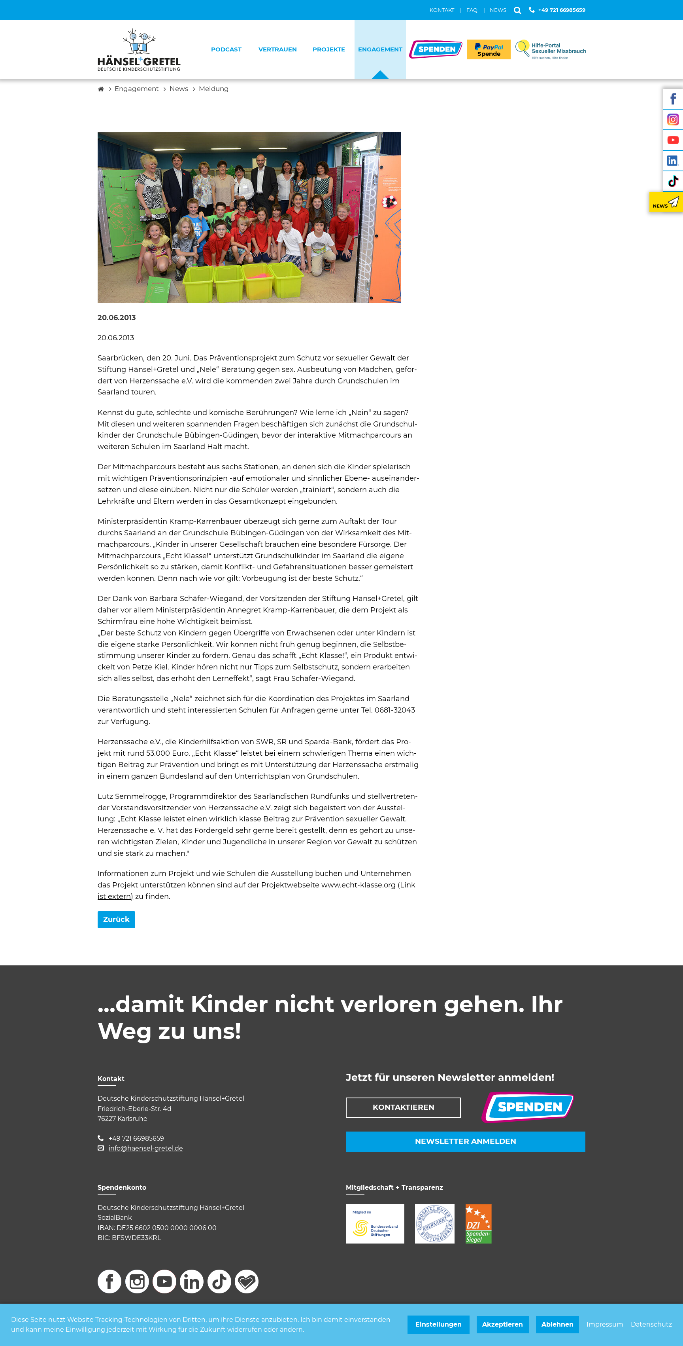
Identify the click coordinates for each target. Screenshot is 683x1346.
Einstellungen (438, 1324)
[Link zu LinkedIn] (673, 161)
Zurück (116, 919)
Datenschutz (651, 1324)
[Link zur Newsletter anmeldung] (666, 202)
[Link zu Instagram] (673, 119)
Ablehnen (557, 1324)
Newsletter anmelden (465, 1141)
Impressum (605, 1324)
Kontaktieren (403, 1107)
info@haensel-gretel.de (146, 1148)
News (179, 89)
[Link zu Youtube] (673, 140)
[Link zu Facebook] (673, 99)
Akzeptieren (502, 1324)
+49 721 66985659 (561, 10)
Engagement (137, 89)
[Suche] (517, 10)
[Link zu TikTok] (673, 181)
